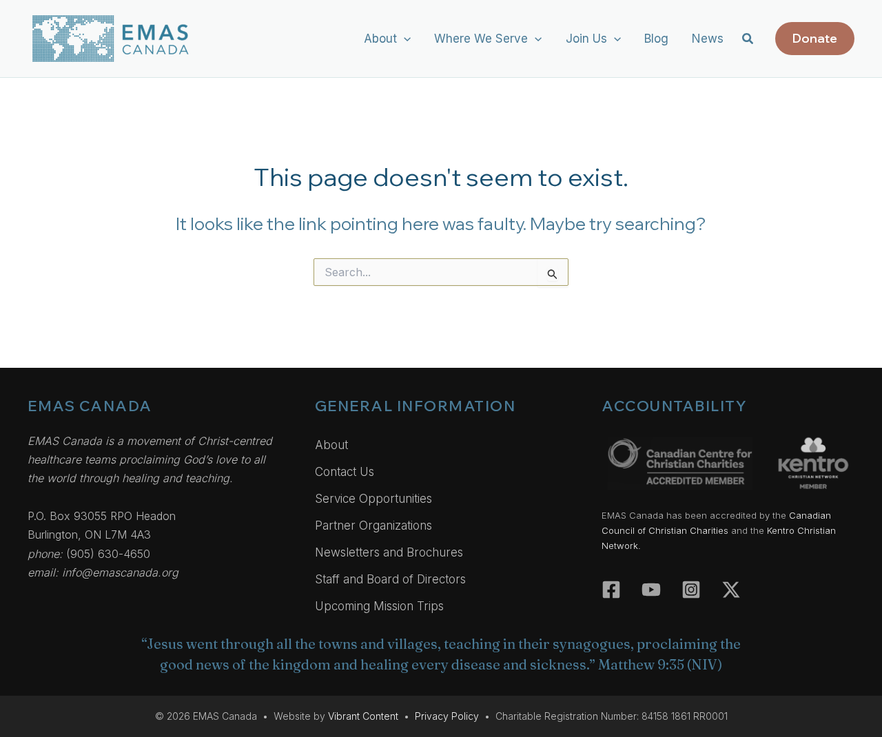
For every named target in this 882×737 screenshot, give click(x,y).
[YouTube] (651, 589)
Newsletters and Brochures (389, 552)
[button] (404, 38)
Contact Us (344, 472)
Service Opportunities (373, 499)
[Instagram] (691, 589)
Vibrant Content (363, 716)
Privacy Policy (447, 716)
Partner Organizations (373, 525)
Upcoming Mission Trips (379, 606)
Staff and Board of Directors (390, 579)
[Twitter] (731, 589)
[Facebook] (611, 589)
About (331, 445)
